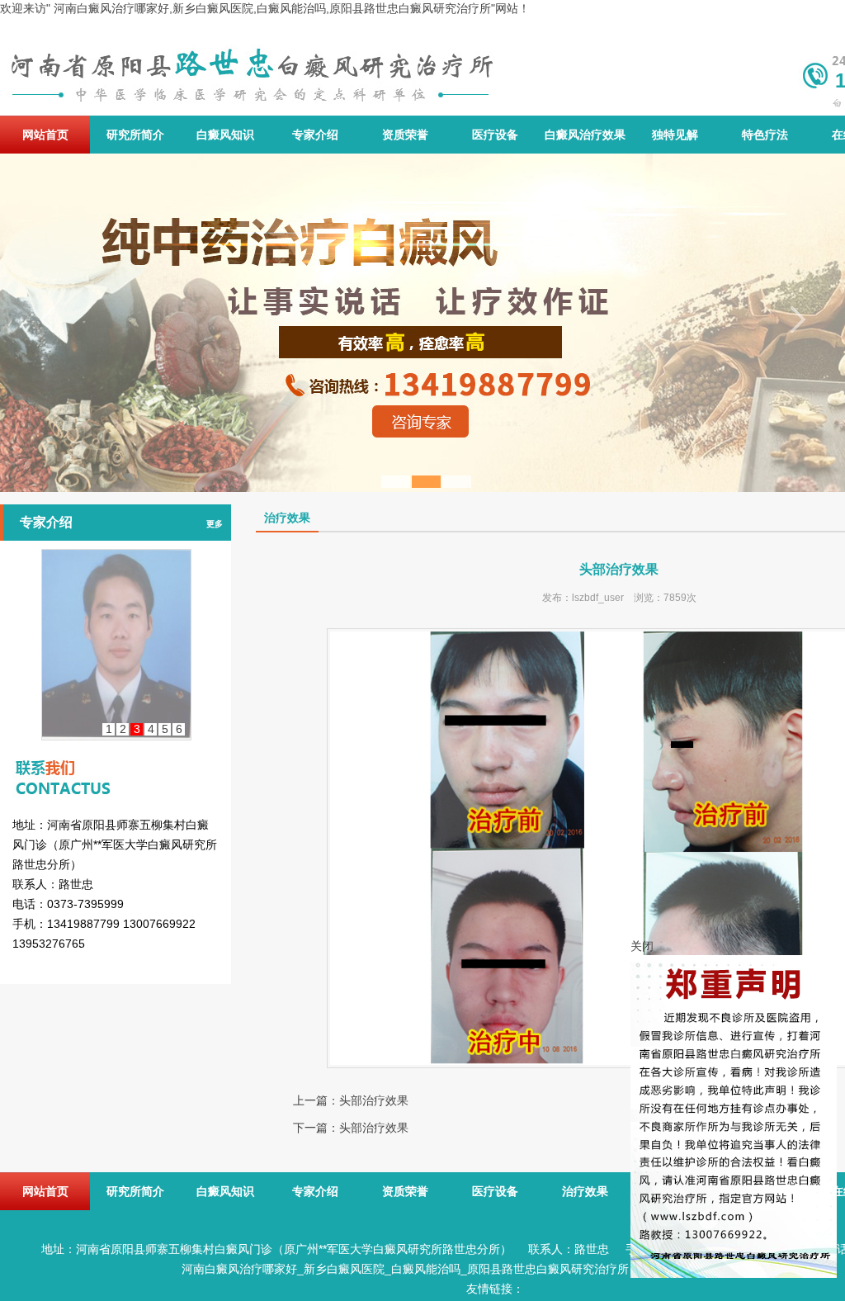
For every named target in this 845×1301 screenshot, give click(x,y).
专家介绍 (315, 134)
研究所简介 (135, 134)
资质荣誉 (405, 134)
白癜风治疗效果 (585, 134)
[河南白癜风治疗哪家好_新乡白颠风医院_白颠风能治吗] (251, 67)
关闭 (642, 946)
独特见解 (675, 134)
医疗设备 (495, 134)
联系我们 (115, 763)
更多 (214, 523)
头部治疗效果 (373, 1100)
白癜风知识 (225, 134)
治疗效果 (585, 1191)
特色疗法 (765, 134)
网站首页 (45, 134)
